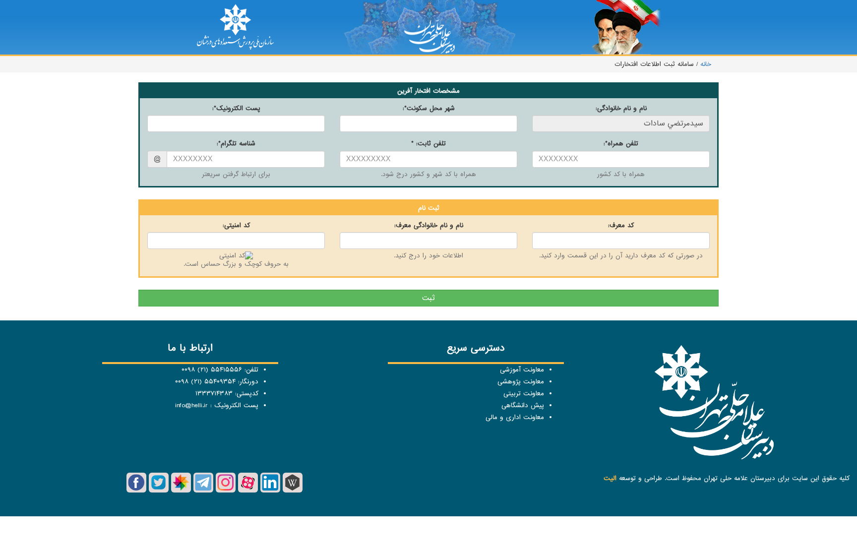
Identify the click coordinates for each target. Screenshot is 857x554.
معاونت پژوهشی (520, 381)
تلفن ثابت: (428, 143)
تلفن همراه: (621, 143)
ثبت (428, 298)
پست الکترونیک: (236, 108)
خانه (704, 64)
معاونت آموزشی (522, 369)
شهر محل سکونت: (429, 108)
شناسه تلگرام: (236, 143)
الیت (610, 478)
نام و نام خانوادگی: (621, 108)
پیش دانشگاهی (522, 405)
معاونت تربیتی (523, 393)
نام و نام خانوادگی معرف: (428, 225)
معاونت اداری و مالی (515, 417)
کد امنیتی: (236, 225)
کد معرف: (621, 225)
